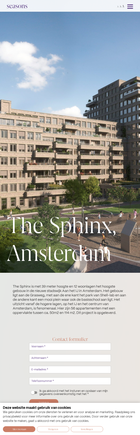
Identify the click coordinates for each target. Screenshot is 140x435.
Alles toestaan (19, 429)
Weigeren (53, 429)
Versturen (44, 402)
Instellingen (87, 429)
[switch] (70, 392)
